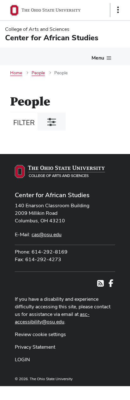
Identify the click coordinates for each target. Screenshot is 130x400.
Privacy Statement (35, 347)
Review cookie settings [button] (40, 334)
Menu (98, 57)
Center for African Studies (52, 195)
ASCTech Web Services (95, 391)
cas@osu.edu (47, 234)
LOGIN (22, 359)
